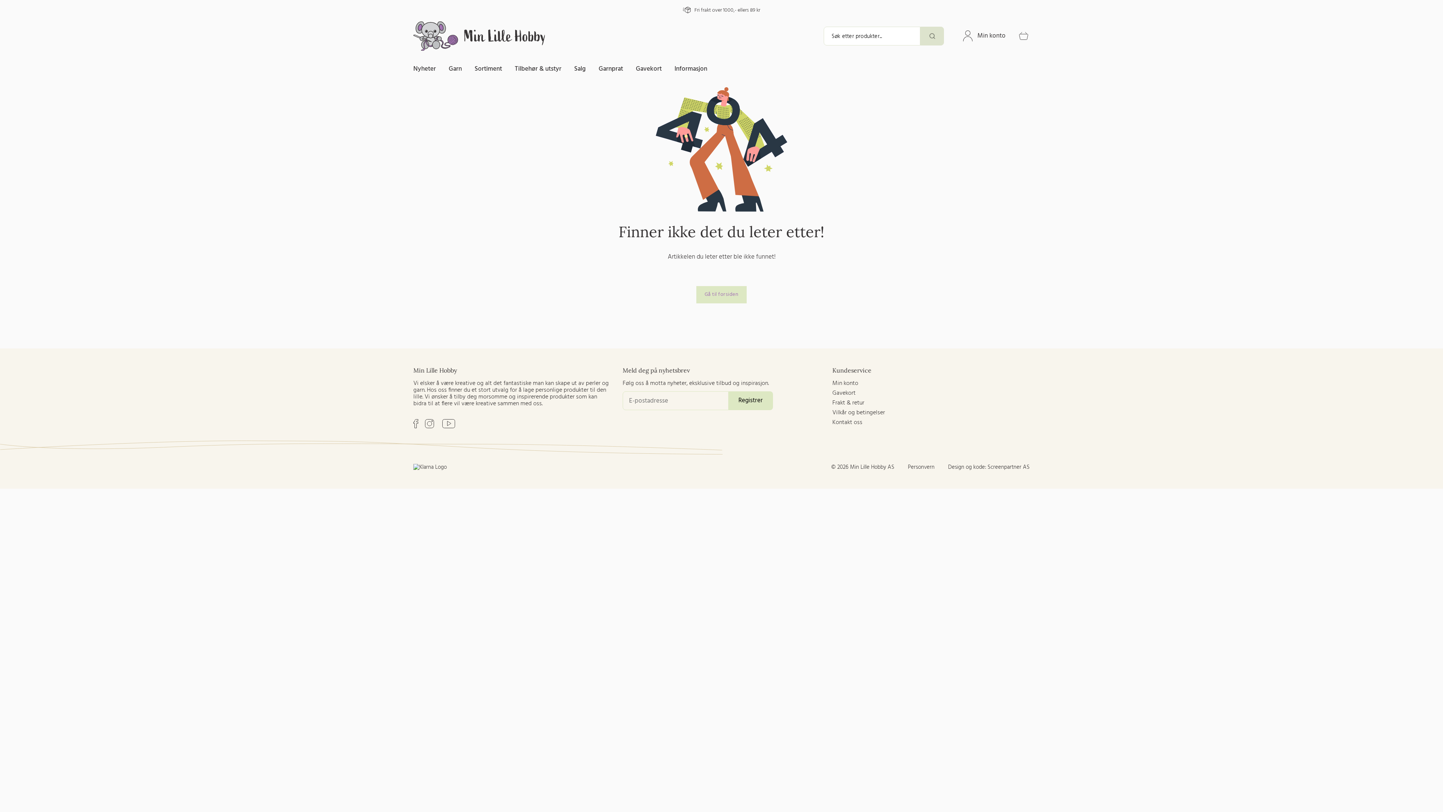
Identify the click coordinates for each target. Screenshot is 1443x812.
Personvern (921, 467)
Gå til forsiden (722, 294)
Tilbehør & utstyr (538, 69)
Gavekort (649, 69)
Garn (455, 69)
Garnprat (611, 69)
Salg (580, 69)
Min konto (991, 36)
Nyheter (424, 69)
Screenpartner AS (1009, 467)
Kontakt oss (847, 422)
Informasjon (691, 69)
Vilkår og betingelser (858, 412)
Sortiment (488, 69)
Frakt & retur (848, 403)
